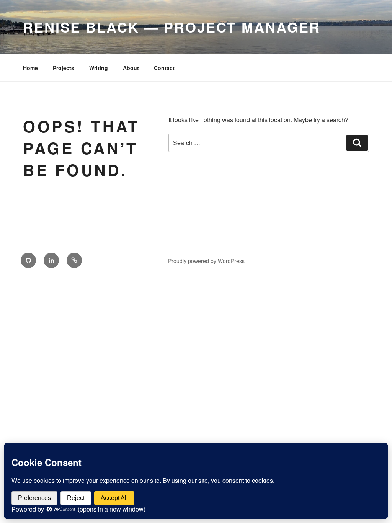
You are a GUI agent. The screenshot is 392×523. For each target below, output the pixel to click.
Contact (164, 68)
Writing (98, 68)
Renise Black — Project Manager (171, 27)
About (131, 68)
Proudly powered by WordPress (206, 261)
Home (30, 68)
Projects (63, 68)
